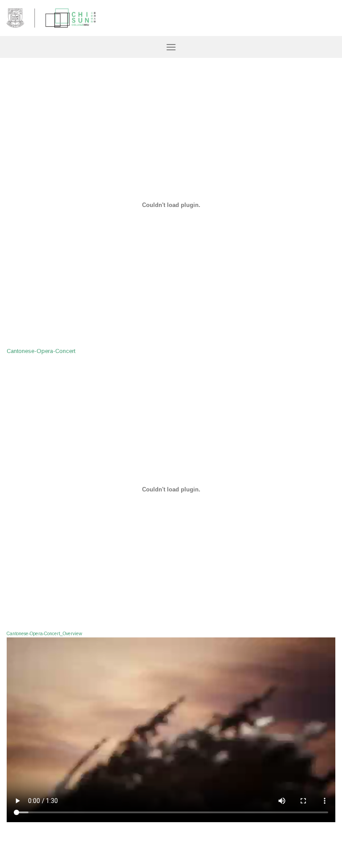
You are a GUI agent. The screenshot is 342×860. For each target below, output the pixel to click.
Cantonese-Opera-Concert (41, 351)
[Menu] (171, 47)
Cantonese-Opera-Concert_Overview (44, 633)
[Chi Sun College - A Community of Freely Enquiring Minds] (51, 18)
